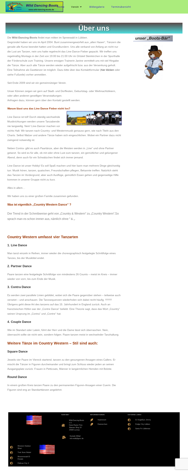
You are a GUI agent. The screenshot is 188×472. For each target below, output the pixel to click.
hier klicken (107, 69)
